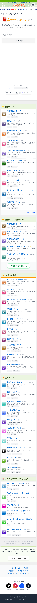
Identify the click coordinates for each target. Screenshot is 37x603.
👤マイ (25, 9)
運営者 (10, 574)
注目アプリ (27, 568)
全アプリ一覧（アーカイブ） (18, 597)
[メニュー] (33, 5)
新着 (8, 9)
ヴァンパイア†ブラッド (21, 88)
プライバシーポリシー (21, 574)
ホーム (4, 14)
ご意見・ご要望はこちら (18, 558)
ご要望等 (12, 571)
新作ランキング (17, 568)
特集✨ (13, 9)
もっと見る (30, 212)
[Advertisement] (18, 64)
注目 (19, 9)
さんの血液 (18, 40)
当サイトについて (22, 571)
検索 (3, 9)
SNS (35, 9)
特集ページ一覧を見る (19, 266)
